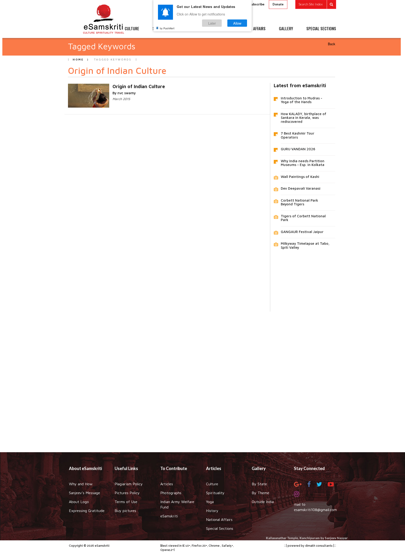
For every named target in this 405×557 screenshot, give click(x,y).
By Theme (260, 493)
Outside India (263, 502)
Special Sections (219, 528)
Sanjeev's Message (84, 493)
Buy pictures (125, 510)
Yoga (210, 502)
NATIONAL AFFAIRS (251, 28)
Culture (212, 484)
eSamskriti (169, 516)
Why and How (81, 484)
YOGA (192, 28)
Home (78, 59)
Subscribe (256, 4)
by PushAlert (167, 28)
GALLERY (286, 28)
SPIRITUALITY (163, 28)
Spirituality (215, 493)
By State (259, 484)
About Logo (79, 502)
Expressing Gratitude (87, 510)
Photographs (170, 493)
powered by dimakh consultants (310, 545)
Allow (237, 23)
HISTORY (216, 28)
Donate (278, 4)
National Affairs (219, 519)
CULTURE (132, 28)
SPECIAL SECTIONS (321, 28)
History (212, 510)
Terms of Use (126, 502)
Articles (166, 484)
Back (331, 43)
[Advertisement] (202, 378)
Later (212, 23)
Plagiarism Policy (129, 484)
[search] (316, 4)
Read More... (119, 86)
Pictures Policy (127, 493)
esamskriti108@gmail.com (315, 510)
